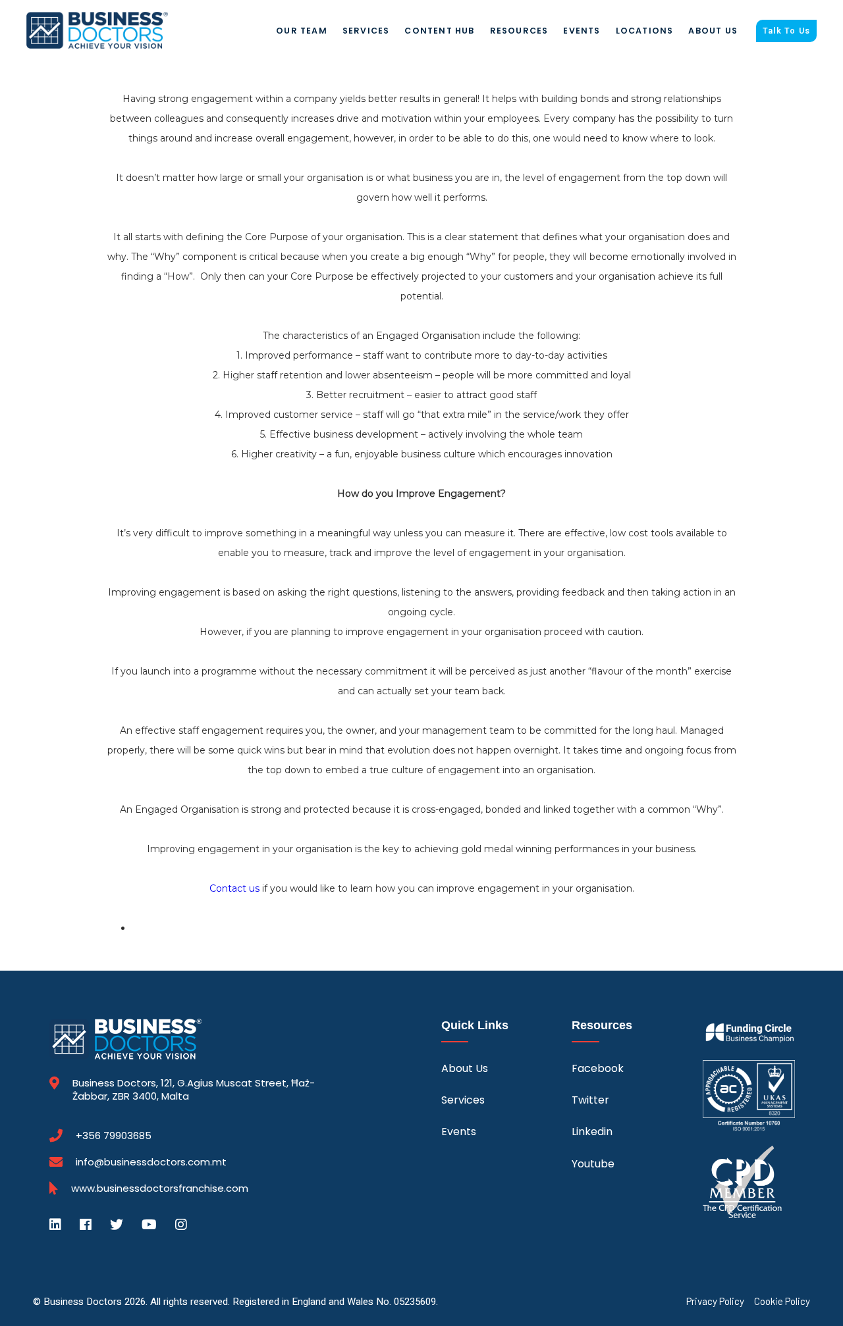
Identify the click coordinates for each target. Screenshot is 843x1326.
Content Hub (439, 30)
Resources (519, 30)
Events (581, 30)
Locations (645, 30)
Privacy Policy (715, 1301)
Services (366, 30)
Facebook (598, 1068)
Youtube (593, 1163)
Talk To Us (786, 31)
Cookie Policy (782, 1301)
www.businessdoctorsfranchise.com (159, 1188)
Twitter (590, 1100)
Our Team (301, 30)
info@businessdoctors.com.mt (151, 1162)
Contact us (234, 888)
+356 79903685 (113, 1135)
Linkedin (592, 1131)
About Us (713, 30)
